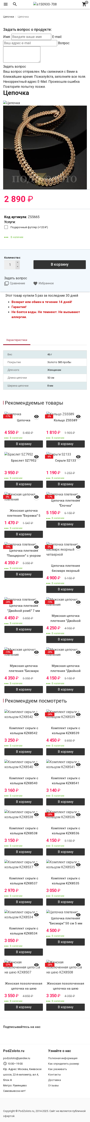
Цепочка (23, 420)
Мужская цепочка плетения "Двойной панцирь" (65, 621)
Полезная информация (62, 1058)
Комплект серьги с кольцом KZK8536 (65, 830)
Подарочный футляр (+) (29, 227)
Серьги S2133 (65, 460)
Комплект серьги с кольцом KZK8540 (23, 780)
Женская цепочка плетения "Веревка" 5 (23, 513)
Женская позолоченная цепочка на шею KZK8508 (65, 988)
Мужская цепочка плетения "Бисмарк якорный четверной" (24, 671)
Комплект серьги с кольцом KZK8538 (23, 830)
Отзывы (53, 1085)
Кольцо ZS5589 (65, 420)
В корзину (59, 264)
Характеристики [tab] (16, 340)
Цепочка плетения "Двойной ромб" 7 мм (23, 608)
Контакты (54, 1074)
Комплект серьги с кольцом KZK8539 (65, 730)
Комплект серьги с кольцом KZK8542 (23, 730)
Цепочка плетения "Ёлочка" (65, 503)
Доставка (54, 1080)
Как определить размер (63, 1063)
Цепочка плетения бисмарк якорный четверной (65, 571)
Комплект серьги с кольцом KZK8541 (65, 780)
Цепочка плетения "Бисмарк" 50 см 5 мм (65, 920)
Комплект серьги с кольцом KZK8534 (23, 931)
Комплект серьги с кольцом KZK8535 (65, 880)
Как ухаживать (57, 1069)
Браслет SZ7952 (23, 460)
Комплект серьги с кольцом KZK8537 (23, 880)
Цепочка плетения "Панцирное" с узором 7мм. (24, 556)
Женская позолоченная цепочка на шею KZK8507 (23, 988)
